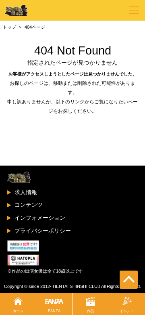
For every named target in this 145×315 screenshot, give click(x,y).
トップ (9, 27)
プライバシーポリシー (42, 230)
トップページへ (72, 127)
